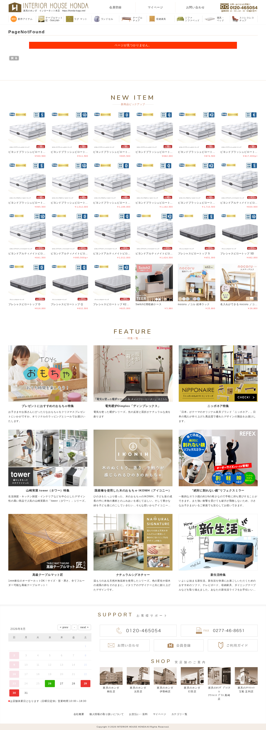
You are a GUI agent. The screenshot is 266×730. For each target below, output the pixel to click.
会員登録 (115, 7)
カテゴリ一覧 (179, 714)
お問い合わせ (195, 7)
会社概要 (79, 714)
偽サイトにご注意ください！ (20, 721)
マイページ (155, 7)
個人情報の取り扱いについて (106, 714)
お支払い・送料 (138, 714)
